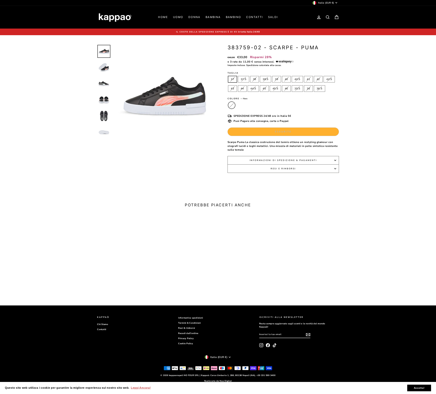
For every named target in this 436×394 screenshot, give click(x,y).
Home (163, 17)
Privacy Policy (186, 338)
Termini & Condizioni (189, 322)
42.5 (329, 79)
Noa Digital (226, 381)
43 (232, 88)
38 (254, 79)
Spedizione (252, 65)
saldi (273, 17)
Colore (237, 98)
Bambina (213, 17)
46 (286, 88)
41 (308, 79)
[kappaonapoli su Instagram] (261, 345)
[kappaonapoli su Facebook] (268, 345)
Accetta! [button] (419, 388)
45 (264, 88)
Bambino (233, 17)
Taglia (233, 73)
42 (318, 79)
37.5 (243, 79)
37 (232, 79)
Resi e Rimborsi (283, 168)
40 (286, 79)
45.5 (275, 88)
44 (242, 88)
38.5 (265, 79)
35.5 (297, 88)
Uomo (178, 17)
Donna (194, 17)
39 (276, 79)
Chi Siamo (102, 324)
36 (308, 88)
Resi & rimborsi (186, 328)
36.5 (319, 88)
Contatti (254, 17)
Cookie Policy (185, 343)
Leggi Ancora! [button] (141, 387)
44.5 (253, 88)
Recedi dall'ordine (188, 333)
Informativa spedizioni (190, 317)
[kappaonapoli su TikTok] (274, 345)
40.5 (297, 79)
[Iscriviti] (308, 334)
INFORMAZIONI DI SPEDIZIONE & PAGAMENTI (283, 160)
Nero (231, 105)
